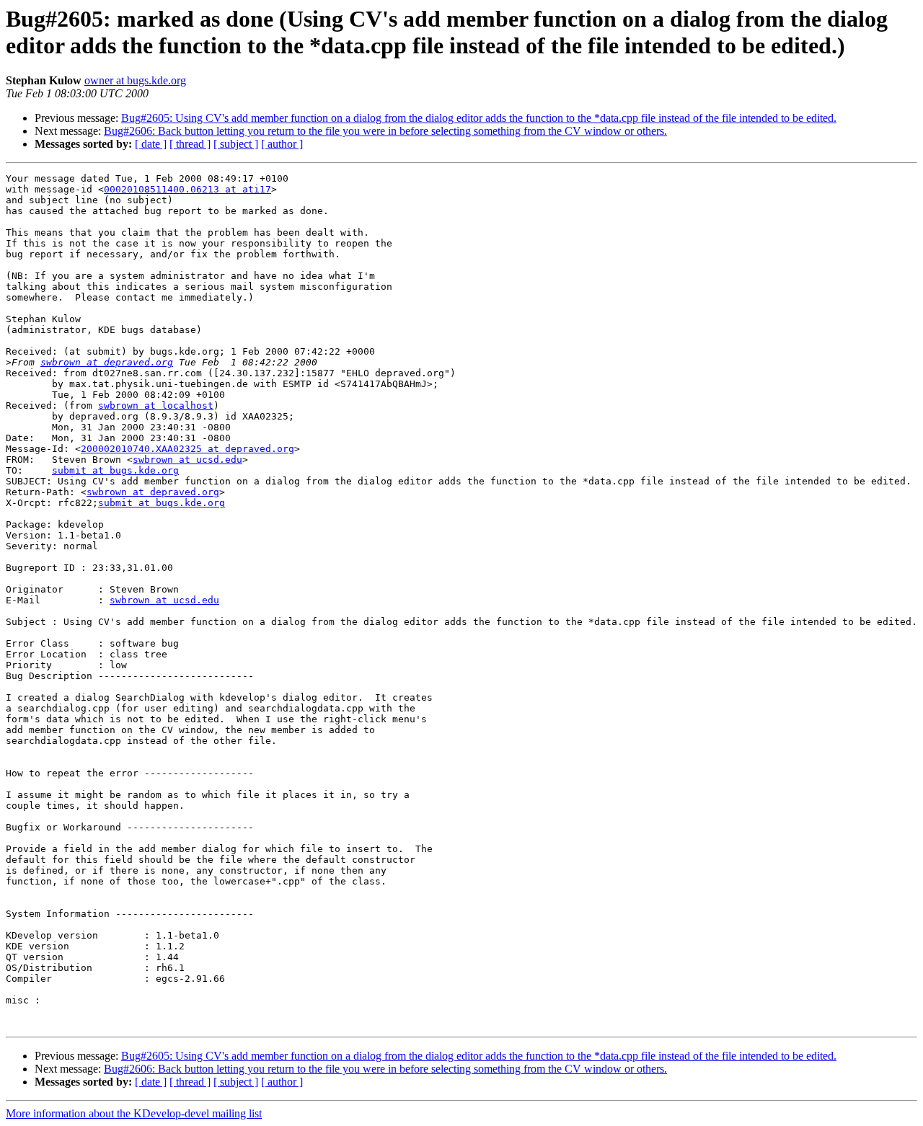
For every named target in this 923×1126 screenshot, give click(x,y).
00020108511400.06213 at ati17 (187, 189)
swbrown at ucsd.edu (187, 459)
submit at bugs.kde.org (115, 470)
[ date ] (151, 144)
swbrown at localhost (155, 405)
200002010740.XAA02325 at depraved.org (187, 448)
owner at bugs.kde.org (135, 80)
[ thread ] (190, 144)
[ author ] (282, 144)
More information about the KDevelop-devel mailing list (134, 1113)
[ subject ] (235, 144)
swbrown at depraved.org (106, 362)
